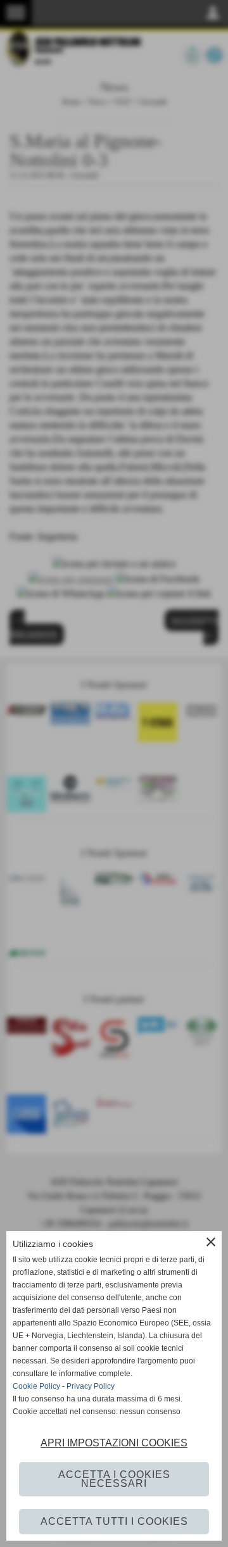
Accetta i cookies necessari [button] (114, 1479)
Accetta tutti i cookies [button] (114, 1521)
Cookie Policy (36, 1386)
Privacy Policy (90, 1386)
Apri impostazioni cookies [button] (114, 1442)
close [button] (210, 1242)
